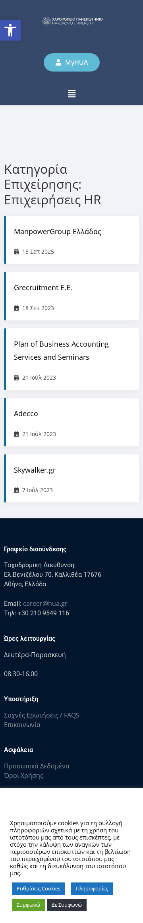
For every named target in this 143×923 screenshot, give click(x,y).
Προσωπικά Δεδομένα (37, 766)
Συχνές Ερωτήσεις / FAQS (41, 715)
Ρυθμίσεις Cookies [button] (38, 888)
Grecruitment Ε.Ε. (43, 287)
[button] (10, 30)
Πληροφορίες (92, 888)
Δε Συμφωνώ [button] (67, 904)
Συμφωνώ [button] (28, 904)
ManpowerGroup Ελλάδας (57, 231)
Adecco (26, 413)
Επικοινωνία (22, 724)
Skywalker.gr (35, 470)
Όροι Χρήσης (23, 775)
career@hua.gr (45, 603)
